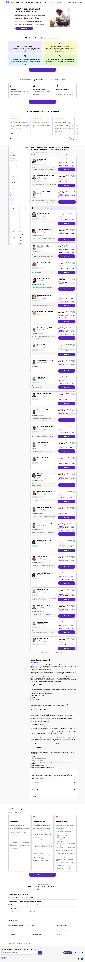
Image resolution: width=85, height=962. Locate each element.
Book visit (69, 169)
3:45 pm (73, 162)
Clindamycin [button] (35, 793)
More (73, 165)
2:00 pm (67, 285)
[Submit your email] (40, 952)
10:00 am (61, 315)
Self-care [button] (34, 796)
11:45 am (67, 249)
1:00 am (61, 219)
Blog (19, 957)
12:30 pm (67, 252)
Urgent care (12, 2)
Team (12, 957)
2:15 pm (73, 298)
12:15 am (67, 195)
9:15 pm (67, 331)
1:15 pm (67, 282)
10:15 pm (73, 266)
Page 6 (59, 652)
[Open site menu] (2, 2)
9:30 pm (73, 331)
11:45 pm (63, 366)
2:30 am (67, 233)
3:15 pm (61, 162)
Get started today (42, 874)
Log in (80, 2)
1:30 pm (73, 282)
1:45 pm (61, 285)
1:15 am (67, 219)
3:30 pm (67, 162)
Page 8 (66, 652)
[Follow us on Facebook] (76, 952)
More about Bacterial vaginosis (38, 152)
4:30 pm (67, 165)
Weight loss (27, 2)
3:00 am (73, 233)
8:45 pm (61, 397)
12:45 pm (73, 642)
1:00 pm (61, 282)
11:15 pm (67, 364)
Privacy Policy (29, 957)
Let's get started (42, 102)
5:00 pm (67, 181)
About (9, 957)
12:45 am (63, 198)
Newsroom (57, 957)
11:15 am (67, 625)
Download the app (35, 2)
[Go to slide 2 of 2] (11, 138)
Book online (24, 28)
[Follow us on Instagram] (80, 952)
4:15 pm (67, 179)
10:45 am (61, 317)
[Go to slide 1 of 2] (10, 138)
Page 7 (62, 652)
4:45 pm (61, 181)
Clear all (26, 147)
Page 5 (55, 652)
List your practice (36, 957)
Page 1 (40, 652)
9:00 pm (61, 331)
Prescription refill (20, 2)
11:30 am (61, 249)
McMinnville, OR (72, 2)
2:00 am (61, 233)
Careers (15, 957)
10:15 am (67, 315)
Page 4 (51, 652)
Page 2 (44, 652)
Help (61, 957)
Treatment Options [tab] (36, 771)
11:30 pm (73, 364)
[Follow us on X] (78, 952)
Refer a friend (43, 2)
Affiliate (48, 957)
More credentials (13, 163)
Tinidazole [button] (34, 785)
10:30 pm (61, 268)
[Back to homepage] (6, 2)
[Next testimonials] (74, 138)
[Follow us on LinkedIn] (83, 952)
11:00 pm (67, 334)
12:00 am (61, 195)
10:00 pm (67, 266)
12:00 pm (73, 249)
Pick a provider (42, 70)
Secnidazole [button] (35, 789)
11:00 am (61, 625)
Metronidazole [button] (35, 782)
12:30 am (73, 195)
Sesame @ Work (43, 957)
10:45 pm (67, 268)
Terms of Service (23, 957)
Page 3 (47, 652)
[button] (42, 894)
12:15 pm (61, 252)
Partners (53, 957)
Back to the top (34, 662)
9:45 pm (61, 266)
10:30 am (73, 315)
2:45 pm (61, 301)
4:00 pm (61, 165)
